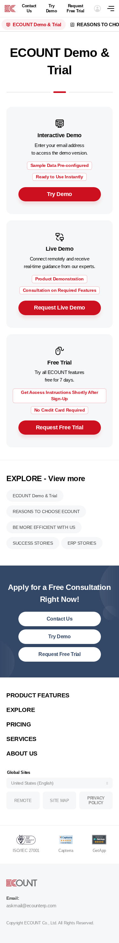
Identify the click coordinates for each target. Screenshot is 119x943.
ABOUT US (21, 753)
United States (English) (32, 783)
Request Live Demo (59, 307)
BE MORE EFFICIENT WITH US (44, 527)
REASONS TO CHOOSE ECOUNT (46, 511)
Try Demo (51, 8)
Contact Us (29, 8)
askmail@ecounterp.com (31, 905)
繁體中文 (21, 686)
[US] (10, 8)
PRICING (18, 724)
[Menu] (113, 8)
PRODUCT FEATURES (37, 695)
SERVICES (21, 739)
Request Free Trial (75, 8)
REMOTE (22, 800)
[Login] (97, 8)
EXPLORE (20, 710)
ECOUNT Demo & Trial (37, 24)
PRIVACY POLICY (96, 800)
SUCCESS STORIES (33, 543)
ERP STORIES (82, 543)
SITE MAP (59, 800)
